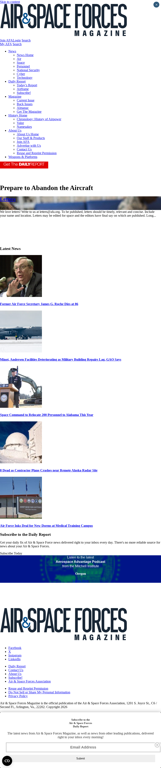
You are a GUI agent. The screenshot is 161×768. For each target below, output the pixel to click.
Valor (20, 123)
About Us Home (28, 134)
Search (26, 40)
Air (19, 59)
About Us (14, 130)
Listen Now (80, 581)
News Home (25, 55)
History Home (17, 115)
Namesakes (24, 126)
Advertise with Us (29, 145)
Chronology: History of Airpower (39, 119)
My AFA (6, 44)
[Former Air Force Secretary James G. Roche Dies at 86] (21, 296)
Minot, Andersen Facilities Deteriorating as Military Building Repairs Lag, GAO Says (60, 359)
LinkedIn (14, 659)
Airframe (23, 89)
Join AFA (6, 40)
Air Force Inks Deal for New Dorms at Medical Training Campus (46, 525)
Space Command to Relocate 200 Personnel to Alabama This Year (46, 415)
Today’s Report (27, 85)
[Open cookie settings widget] (7, 761)
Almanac (23, 108)
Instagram (14, 655)
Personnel (23, 66)
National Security (28, 70)
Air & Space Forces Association (29, 681)
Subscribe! (24, 93)
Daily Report (17, 81)
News (12, 51)
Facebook (14, 648)
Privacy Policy (18, 696)
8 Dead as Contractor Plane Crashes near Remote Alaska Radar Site (48, 470)
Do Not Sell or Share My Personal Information (39, 692)
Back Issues (24, 104)
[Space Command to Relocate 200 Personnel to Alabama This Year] (21, 406)
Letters (8, 199)
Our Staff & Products (31, 138)
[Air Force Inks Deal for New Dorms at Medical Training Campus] (21, 517)
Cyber (21, 74)
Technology (24, 77)
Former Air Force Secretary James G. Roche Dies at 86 (39, 304)
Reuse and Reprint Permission (37, 153)
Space (21, 62)
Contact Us (24, 149)
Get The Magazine (29, 111)
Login (17, 40)
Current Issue (25, 100)
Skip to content (10, 2)
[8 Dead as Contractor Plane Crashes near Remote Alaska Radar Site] (21, 462)
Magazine (14, 96)
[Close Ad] (157, 745)
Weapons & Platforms (22, 157)
